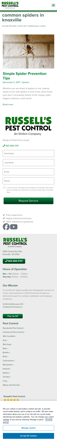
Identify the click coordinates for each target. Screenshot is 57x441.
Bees (5, 348)
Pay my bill (12, 316)
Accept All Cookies (28, 436)
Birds (5, 356)
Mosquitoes (8, 364)
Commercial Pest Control (13, 332)
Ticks (5, 381)
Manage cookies (28, 428)
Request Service (28, 201)
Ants (5, 340)
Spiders (25, 82)
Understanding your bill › (13, 304)
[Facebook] (6, 226)
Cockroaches (8, 360)
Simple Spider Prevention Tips (24, 76)
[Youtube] (13, 226)
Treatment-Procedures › (13, 306)
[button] (53, 5)
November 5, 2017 (11, 82)
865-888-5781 (12, 145)
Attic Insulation (9, 336)
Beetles (6, 352)
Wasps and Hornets (11, 385)
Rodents (6, 368)
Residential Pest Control (13, 328)
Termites (6, 376)
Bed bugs (7, 344)
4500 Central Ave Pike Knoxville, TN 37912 (12, 253)
